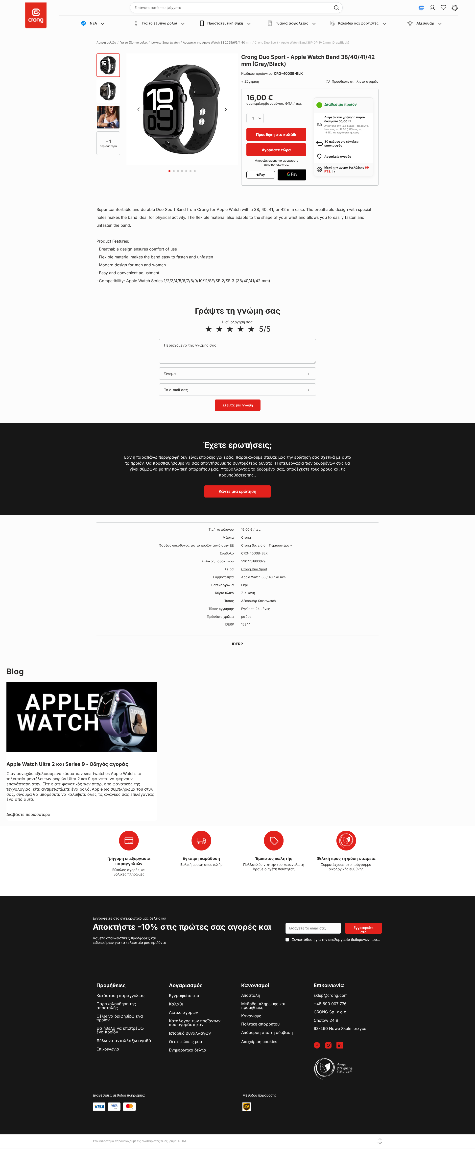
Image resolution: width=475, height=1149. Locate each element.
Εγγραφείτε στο (364, 929)
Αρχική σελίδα (106, 42)
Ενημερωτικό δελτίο (187, 1050)
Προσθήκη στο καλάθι (276, 134)
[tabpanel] (182, 109)
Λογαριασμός (186, 985)
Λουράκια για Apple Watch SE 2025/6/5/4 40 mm (217, 42)
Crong (246, 537)
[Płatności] (99, 1106)
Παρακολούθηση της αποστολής (116, 1006)
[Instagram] (330, 1045)
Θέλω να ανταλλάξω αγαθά (123, 1041)
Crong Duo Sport (254, 569)
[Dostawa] (246, 1106)
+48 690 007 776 (330, 1004)
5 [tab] (186, 171)
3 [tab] (178, 171)
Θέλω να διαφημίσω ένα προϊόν (119, 1018)
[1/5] (209, 329)
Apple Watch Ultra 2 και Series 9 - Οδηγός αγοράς (67, 764)
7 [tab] (195, 171)
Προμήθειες (111, 985)
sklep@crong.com (331, 996)
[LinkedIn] (342, 1045)
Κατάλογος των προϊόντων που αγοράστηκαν (194, 1023)
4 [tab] (182, 171)
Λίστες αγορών (183, 1013)
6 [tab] (190, 171)
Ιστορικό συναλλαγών (190, 1033)
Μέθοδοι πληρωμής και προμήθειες (263, 1006)
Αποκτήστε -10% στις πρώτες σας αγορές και (182, 927)
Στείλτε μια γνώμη (237, 405)
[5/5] (251, 329)
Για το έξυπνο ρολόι (133, 42)
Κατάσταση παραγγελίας (120, 996)
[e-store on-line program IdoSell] (379, 1141)
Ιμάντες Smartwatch (165, 42)
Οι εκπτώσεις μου (185, 1042)
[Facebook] (319, 1045)
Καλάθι (176, 1004)
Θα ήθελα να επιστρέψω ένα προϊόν (120, 1030)
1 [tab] (169, 171)
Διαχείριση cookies (259, 1041)
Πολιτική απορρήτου (260, 1024)
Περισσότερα (279, 545)
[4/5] (241, 329)
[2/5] (219, 329)
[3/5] (230, 329)
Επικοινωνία (107, 1049)
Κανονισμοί (251, 1016)
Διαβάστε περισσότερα (28, 814)
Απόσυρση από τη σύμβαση (267, 1033)
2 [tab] (174, 171)
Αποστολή (250, 996)
